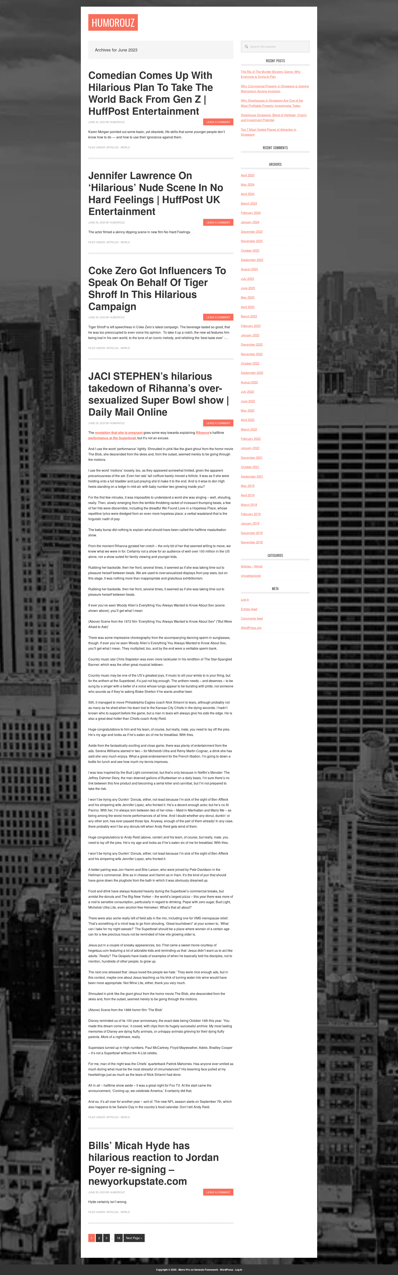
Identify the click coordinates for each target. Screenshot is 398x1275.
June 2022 (248, 401)
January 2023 (250, 335)
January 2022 (250, 448)
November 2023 (252, 241)
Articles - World (118, 147)
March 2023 (249, 316)
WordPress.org (251, 627)
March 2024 (249, 203)
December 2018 (252, 533)
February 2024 (251, 212)
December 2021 (252, 457)
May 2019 (247, 485)
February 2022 (251, 438)
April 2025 (247, 175)
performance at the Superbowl (112, 438)
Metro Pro (184, 1269)
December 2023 (252, 231)
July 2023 (247, 278)
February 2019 (251, 514)
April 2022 (247, 419)
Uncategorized (251, 575)
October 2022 (250, 363)
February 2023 (251, 325)
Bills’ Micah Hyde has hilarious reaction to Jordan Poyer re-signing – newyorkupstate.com (153, 1163)
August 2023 (249, 269)
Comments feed (252, 618)
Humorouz (113, 22)
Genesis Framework (206, 1269)
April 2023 (247, 307)
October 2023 (250, 250)
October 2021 (250, 467)
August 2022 (249, 382)
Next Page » (134, 1239)
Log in (245, 599)
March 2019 (249, 504)
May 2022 (247, 410)
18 (120, 1239)
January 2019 (250, 523)
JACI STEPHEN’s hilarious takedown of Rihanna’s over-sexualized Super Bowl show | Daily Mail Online (158, 393)
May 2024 (247, 184)
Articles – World (251, 566)
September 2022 (252, 372)
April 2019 (247, 495)
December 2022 (252, 344)
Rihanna (202, 432)
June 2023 (248, 288)
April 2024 (247, 194)
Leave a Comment (218, 122)
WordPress (226, 1269)
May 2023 (247, 297)
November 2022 (252, 354)
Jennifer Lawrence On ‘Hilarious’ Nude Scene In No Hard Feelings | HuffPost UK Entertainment (155, 193)
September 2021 (252, 476)
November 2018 (252, 542)
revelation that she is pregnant (119, 432)
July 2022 (247, 391)
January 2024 (250, 222)
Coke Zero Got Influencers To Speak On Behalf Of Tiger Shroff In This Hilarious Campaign (157, 288)
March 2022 (249, 429)
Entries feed (249, 609)
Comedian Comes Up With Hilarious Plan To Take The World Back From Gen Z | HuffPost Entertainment (150, 93)
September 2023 (252, 259)
